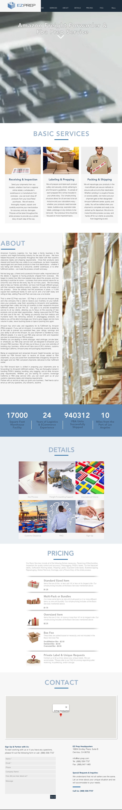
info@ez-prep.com (81, 758)
